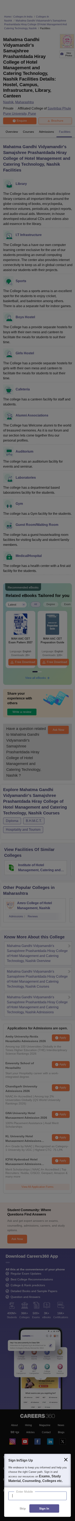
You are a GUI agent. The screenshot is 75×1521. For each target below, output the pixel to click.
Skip (23, 1508)
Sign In (44, 1508)
